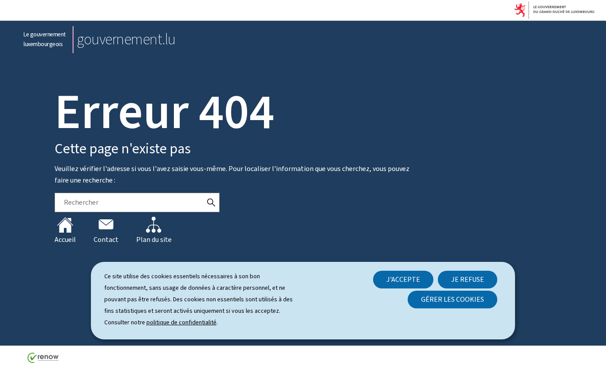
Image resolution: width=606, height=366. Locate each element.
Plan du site (154, 239)
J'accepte (403, 279)
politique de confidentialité (181, 322)
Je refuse (467, 279)
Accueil (65, 239)
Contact (106, 239)
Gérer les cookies (452, 299)
